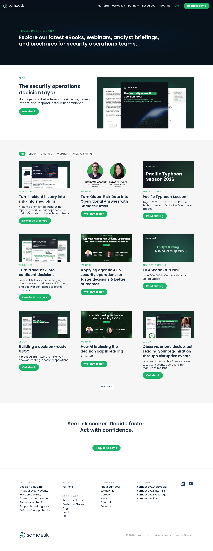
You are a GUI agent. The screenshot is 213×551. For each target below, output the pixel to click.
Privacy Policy (162, 535)
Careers (106, 494)
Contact (106, 502)
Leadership (107, 490)
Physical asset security (34, 490)
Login (176, 5)
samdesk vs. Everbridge (151, 494)
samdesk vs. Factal (149, 498)
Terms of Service (182, 535)
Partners (133, 5)
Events (66, 512)
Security (106, 506)
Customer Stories (73, 504)
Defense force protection (35, 510)
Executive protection (32, 502)
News (104, 498)
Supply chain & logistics (34, 506)
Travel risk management (35, 498)
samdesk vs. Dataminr (151, 490)
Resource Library (72, 500)
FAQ (64, 516)
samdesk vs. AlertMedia (152, 487)
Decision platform (31, 487)
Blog (65, 508)
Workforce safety (30, 494)
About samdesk (110, 487)
